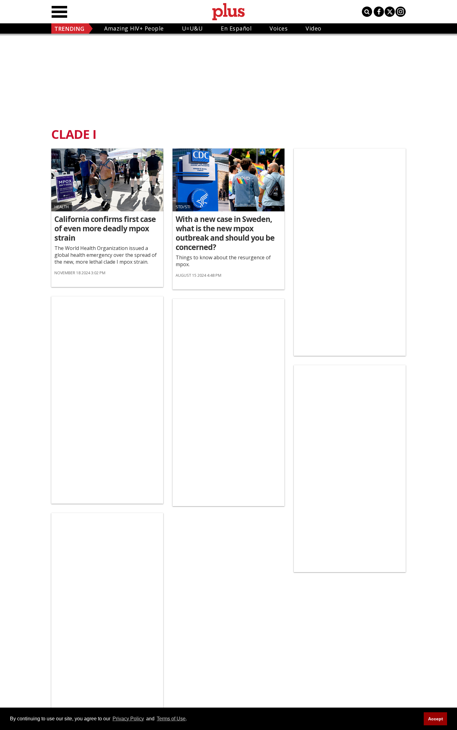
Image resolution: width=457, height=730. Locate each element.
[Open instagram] (400, 12)
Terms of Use (171, 718)
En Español (236, 28)
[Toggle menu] (59, 12)
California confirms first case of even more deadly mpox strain (105, 228)
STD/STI (183, 207)
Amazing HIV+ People (134, 28)
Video (313, 28)
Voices (279, 28)
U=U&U (192, 28)
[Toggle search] (367, 12)
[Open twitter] (390, 12)
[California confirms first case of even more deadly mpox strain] (107, 179)
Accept (435, 718)
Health (61, 207)
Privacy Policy (128, 718)
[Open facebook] (379, 12)
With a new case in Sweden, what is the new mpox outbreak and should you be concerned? (225, 233)
